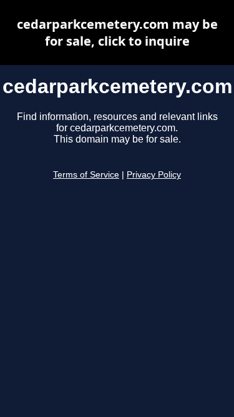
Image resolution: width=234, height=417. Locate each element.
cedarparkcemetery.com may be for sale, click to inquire (117, 32)
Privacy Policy (154, 174)
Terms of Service (86, 174)
